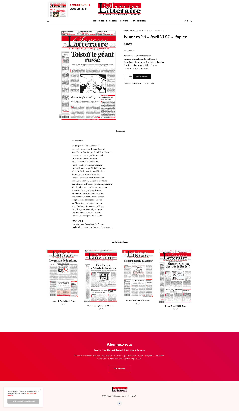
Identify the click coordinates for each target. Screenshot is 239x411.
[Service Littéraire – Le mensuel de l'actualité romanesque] (119, 9)
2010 (152, 83)
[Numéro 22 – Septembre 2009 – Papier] (101, 276)
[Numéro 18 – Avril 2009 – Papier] (175, 276)
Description (120, 131)
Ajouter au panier (142, 76)
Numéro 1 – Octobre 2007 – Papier (138, 300)
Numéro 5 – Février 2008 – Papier (63, 301)
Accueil (126, 31)
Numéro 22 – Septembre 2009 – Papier (100, 306)
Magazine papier (137, 31)
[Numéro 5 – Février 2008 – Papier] (63, 274)
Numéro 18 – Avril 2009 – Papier (175, 306)
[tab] (120, 131)
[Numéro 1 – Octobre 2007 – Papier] (138, 273)
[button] (119, 368)
